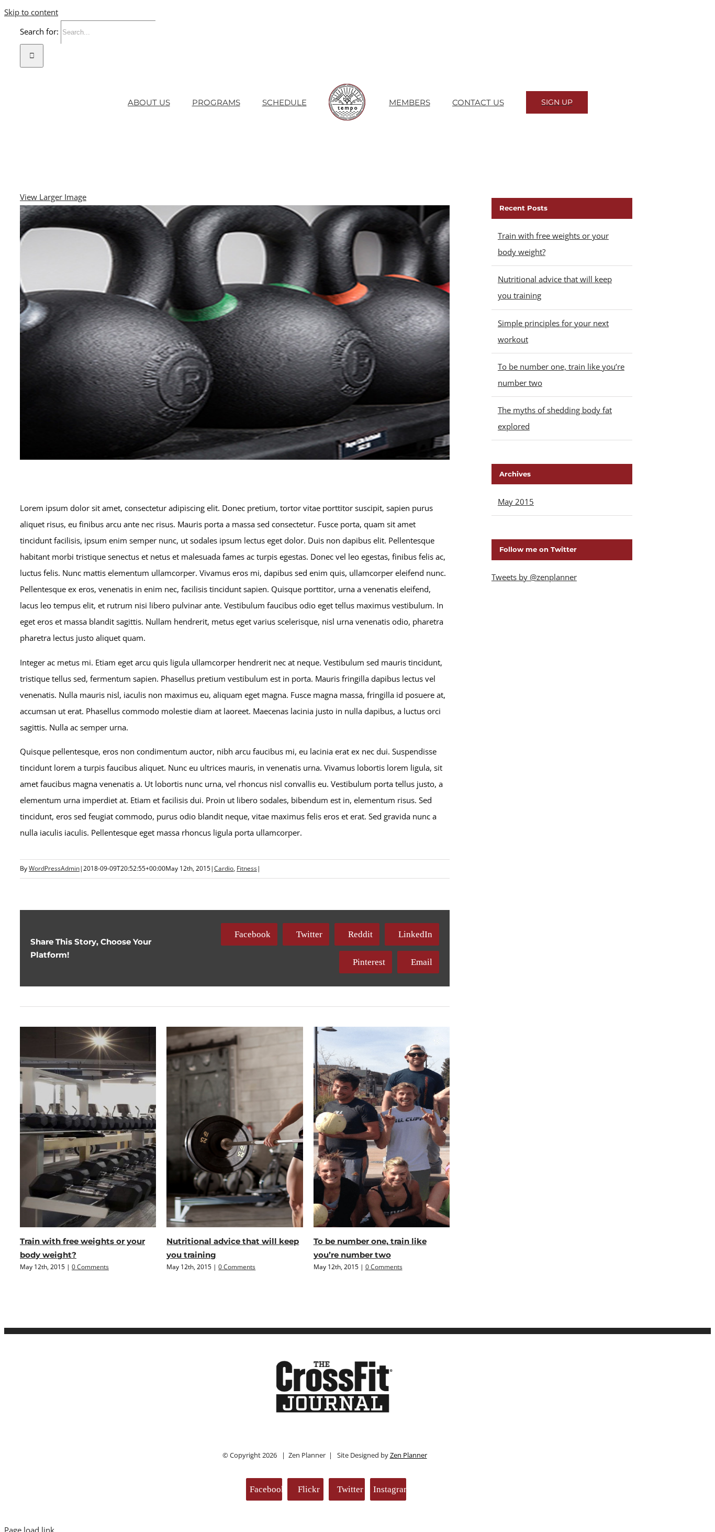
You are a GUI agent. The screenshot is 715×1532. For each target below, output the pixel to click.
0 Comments (90, 1266)
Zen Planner (408, 1455)
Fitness (247, 868)
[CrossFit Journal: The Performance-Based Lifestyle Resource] (334, 1413)
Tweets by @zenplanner (534, 577)
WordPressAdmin (54, 868)
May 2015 (516, 501)
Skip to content (31, 12)
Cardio (223, 868)
